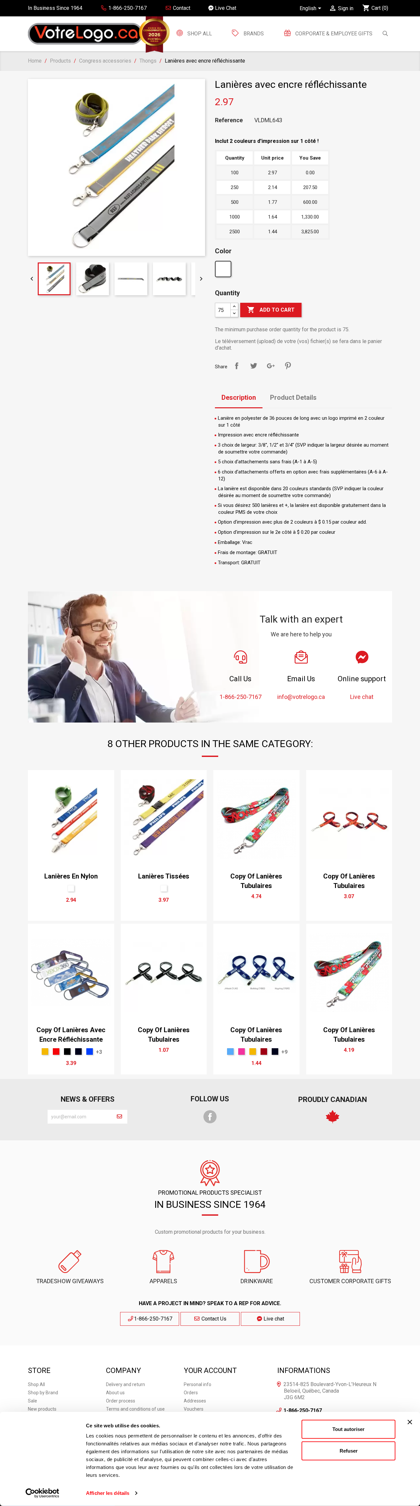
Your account (210, 1370)
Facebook (210, 1116)
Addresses (195, 1400)
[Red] (56, 1051)
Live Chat (225, 8)
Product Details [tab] (293, 397)
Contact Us (213, 1319)
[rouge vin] (264, 1051)
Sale (32, 1400)
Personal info (197, 1384)
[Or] (45, 1051)
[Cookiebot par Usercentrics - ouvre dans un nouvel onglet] (42, 1493)
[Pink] (241, 1051)
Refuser (349, 1450)
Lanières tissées (163, 876)
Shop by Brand (43, 1392)
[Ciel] (230, 1051)
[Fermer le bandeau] (410, 1422)
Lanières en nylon (71, 876)
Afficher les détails (107, 1493)
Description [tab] (238, 397)
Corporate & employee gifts (333, 33)
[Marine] (78, 1051)
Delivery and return (125, 1384)
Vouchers (193, 1409)
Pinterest (287, 365)
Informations (303, 1370)
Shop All (199, 33)
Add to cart (271, 310)
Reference (229, 120)
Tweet (253, 365)
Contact (181, 8)
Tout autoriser (348, 1429)
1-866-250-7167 (153, 1319)
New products (42, 1409)
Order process (120, 1400)
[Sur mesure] (224, 270)
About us (115, 1392)
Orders (191, 1392)
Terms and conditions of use (135, 1409)
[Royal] (89, 1051)
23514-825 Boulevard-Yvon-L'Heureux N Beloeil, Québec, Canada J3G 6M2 (330, 1390)
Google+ (270, 365)
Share (236, 365)
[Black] (67, 1051)
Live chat (273, 1319)
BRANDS (253, 33)
